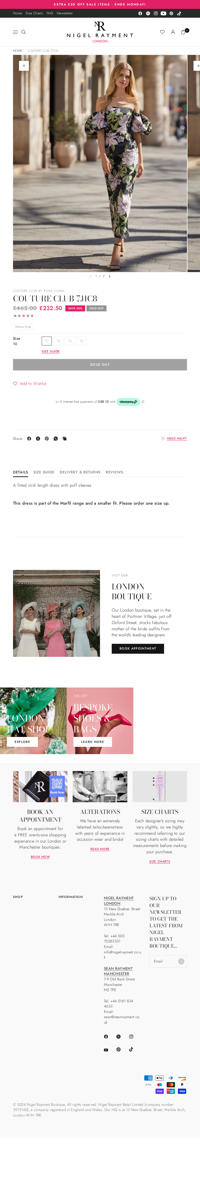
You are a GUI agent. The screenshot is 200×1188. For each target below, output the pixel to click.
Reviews (114, 472)
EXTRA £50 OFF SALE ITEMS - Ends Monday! (100, 4)
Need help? (177, 439)
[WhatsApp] (57, 438)
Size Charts (34, 13)
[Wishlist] (162, 32)
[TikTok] (179, 13)
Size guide (51, 352)
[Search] (24, 32)
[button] (29, 383)
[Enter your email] (181, 961)
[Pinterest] (171, 13)
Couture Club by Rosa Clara (39, 290)
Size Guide (43, 472)
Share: (18, 438)
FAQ (50, 13)
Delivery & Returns (80, 472)
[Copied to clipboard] (66, 438)
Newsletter (65, 13)
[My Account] (173, 32)
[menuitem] (17, 13)
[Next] (109, 276)
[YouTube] (163, 13)
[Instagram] (156, 13)
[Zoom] (24, 66)
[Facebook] (140, 13)
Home (17, 13)
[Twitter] (148, 13)
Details (20, 472)
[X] (39, 438)
